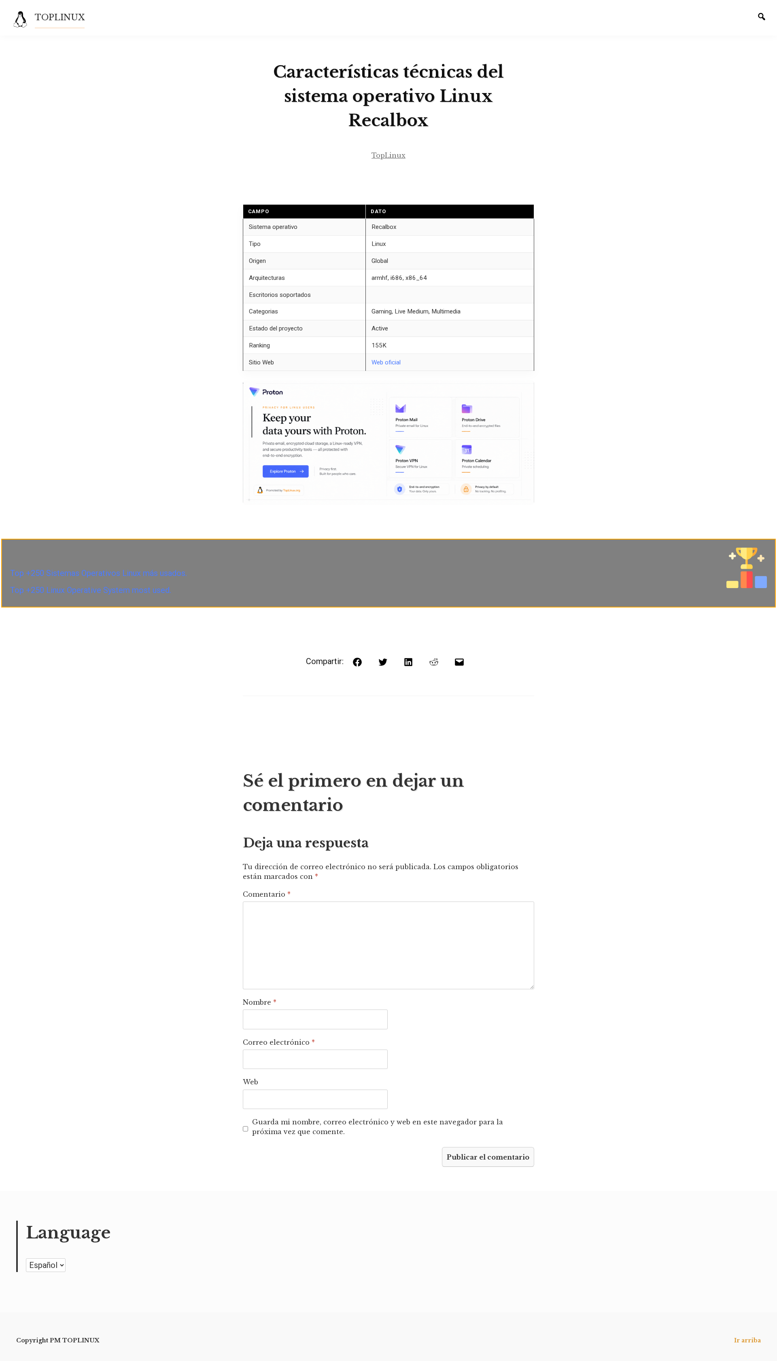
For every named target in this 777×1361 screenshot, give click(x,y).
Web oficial (386, 362)
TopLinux (388, 155)
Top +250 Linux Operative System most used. (90, 590)
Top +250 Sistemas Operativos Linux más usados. (98, 573)
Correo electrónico (279, 1042)
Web (250, 1082)
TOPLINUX (60, 17)
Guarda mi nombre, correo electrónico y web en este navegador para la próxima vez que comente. (377, 1127)
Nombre (259, 1002)
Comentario (267, 894)
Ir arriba (747, 1340)
